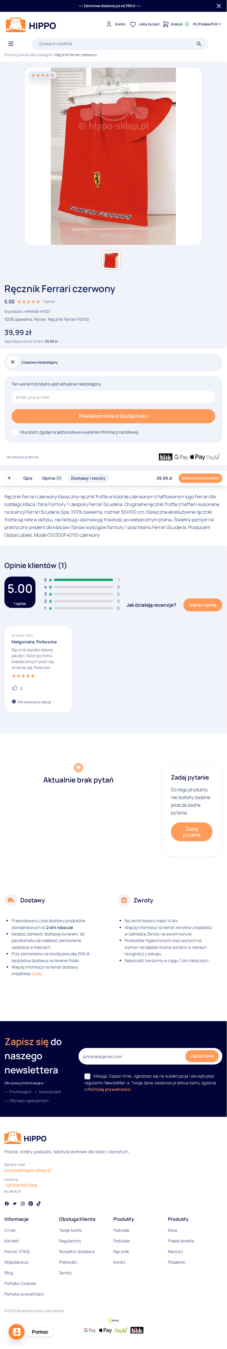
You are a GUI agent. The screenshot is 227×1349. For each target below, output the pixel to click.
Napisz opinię (202, 605)
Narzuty (175, 1251)
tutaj (37, 973)
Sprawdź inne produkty (200, 478)
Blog (8, 1272)
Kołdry (119, 1262)
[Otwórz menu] (10, 44)
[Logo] (31, 24)
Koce (172, 1230)
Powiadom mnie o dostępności (113, 416)
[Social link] (6, 1204)
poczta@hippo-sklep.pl (27, 1170)
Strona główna (16, 54)
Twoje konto (70, 1230)
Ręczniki (121, 1251)
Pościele (121, 1230)
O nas (9, 1230)
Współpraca (16, 1262)
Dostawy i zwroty (88, 478)
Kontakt (11, 1241)
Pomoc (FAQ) (17, 1251)
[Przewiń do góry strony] (9, 478)
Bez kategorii (42, 54)
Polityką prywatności (109, 1089)
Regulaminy (70, 1241)
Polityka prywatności (24, 1294)
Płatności (68, 1262)
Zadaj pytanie (192, 832)
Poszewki (177, 1262)
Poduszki (121, 1241)
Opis (27, 478)
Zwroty (65, 1272)
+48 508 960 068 (20, 1185)
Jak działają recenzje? (151, 605)
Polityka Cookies (20, 1283)
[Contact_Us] (17, 1332)
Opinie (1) (51, 478)
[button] (111, 260)
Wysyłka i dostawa (77, 1251)
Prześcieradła (181, 1241)
